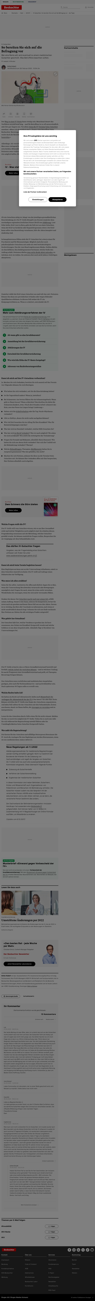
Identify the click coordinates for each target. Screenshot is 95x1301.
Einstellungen (38, 200)
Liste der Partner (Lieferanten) (35, 192)
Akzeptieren (57, 200)
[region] (47, 168)
